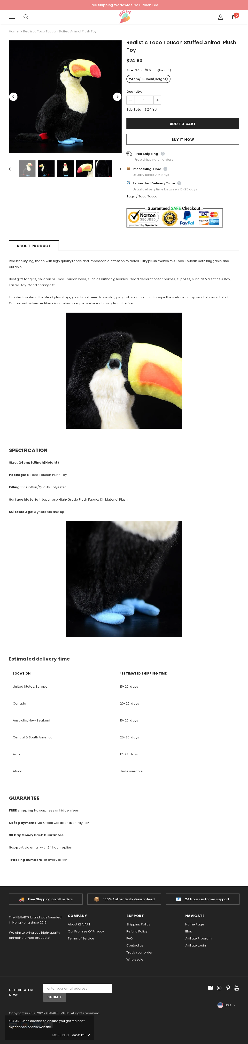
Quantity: (134, 91)
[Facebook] (210, 988)
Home (14, 31)
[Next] (117, 96)
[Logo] (125, 16)
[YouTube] (236, 988)
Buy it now (182, 139)
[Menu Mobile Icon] (12, 17)
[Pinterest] (227, 988)
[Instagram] (218, 988)
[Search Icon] (30, 17)
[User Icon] (220, 17)
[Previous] (13, 96)
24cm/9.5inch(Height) (148, 79)
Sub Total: (134, 109)
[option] (65, 96)
